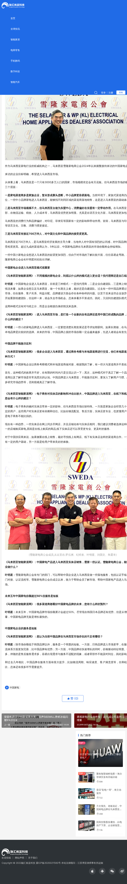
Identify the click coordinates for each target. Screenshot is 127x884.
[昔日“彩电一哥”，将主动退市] (86, 793)
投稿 (121, 92)
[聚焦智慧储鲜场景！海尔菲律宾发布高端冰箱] (86, 777)
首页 (13, 18)
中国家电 (14, 687)
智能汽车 (15, 82)
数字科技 (15, 71)
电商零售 (15, 50)
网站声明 (19, 857)
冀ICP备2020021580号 (48, 862)
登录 (103, 92)
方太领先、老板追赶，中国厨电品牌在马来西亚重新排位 (109, 809)
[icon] (92, 871)
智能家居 (15, 39)
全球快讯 (15, 28)
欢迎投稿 (6, 857)
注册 (110, 92)
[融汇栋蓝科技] (13, 5)
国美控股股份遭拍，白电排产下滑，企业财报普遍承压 (109, 825)
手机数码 (15, 60)
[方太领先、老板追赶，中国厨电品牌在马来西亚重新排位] (86, 809)
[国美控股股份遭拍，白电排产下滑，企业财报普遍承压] (86, 825)
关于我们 (32, 857)
